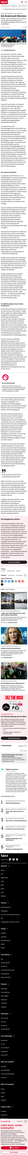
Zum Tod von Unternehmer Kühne (10, 914)
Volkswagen (4, 911)
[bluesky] (13, 860)
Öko (2, 874)
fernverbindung (5, 992)
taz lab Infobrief (5, 1029)
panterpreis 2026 (5, 977)
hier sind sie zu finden (8, 761)
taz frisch (3, 1022)
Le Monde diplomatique (7, 1074)
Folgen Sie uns (4, 859)
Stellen (3, 944)
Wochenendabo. (20, 389)
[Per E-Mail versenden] (2, 581)
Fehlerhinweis (19, 575)
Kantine (3, 1092)
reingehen (3, 1007)
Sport (2, 885)
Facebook (9, 391)
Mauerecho (4, 999)
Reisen (3, 1089)
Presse (3, 948)
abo (2, 959)
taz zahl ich (4, 966)
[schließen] (25, 1121)
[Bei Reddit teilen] (23, 581)
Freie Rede (4, 1003)
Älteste (25, 746)
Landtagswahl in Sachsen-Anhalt (10, 922)
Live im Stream (5, 1047)
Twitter (16, 391)
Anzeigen (3, 1100)
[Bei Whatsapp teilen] (16, 581)
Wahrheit (3, 896)
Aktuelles (3, 933)
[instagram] (17, 860)
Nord (2, 892)
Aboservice (4, 1115)
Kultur (2, 881)
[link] (6, 6)
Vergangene (4, 1051)
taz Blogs (3, 1066)
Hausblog (3, 937)
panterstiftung (5, 973)
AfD (2, 918)
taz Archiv (3, 1077)
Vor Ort (3, 1044)
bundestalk (4, 988)
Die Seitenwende (5, 940)
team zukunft (4, 1018)
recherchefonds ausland (7, 970)
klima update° (5, 996)
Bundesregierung (5, 907)
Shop (2, 1096)
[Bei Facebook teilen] (12, 581)
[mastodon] (10, 860)
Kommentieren (11, 575)
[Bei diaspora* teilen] (19, 581)
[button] (26, 2)
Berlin (2, 888)
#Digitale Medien (11, 571)
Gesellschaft (4, 877)
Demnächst (4, 1040)
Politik (2, 870)
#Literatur (3, 571)
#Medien (18, 571)
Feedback (3, 1111)
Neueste (21, 746)
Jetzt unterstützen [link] (14, 562)
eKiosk (5, 389)
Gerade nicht (20, 1121)
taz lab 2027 (4, 1055)
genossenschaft (5, 962)
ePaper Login (4, 1118)
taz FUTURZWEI (5, 1070)
